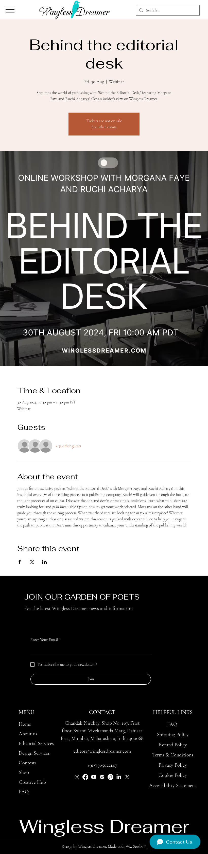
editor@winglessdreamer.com (102, 751)
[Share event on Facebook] (19, 562)
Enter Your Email (45, 639)
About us (28, 734)
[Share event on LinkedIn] (44, 562)
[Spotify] (102, 777)
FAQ (24, 792)
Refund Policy (173, 745)
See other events (104, 127)
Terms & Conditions (172, 755)
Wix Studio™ (136, 846)
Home (25, 724)
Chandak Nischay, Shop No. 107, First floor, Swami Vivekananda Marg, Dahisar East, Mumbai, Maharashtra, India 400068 (102, 730)
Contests (28, 763)
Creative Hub (32, 782)
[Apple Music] (110, 777)
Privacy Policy (173, 765)
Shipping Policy (173, 734)
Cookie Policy (173, 775)
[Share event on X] (32, 562)
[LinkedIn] (119, 777)
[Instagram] (77, 777)
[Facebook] (85, 777)
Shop (24, 772)
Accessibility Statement (172, 785)
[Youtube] (94, 777)
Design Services (34, 753)
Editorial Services (36, 743)
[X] (127, 777)
